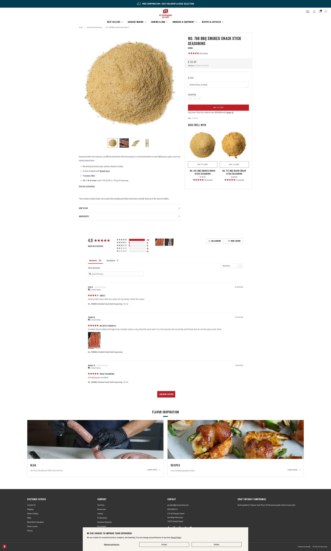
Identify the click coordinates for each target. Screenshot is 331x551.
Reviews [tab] (93, 260)
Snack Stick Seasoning (94, 27)
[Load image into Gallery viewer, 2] (124, 143)
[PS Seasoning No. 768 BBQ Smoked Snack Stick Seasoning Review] (94, 340)
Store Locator (32, 526)
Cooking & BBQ (158, 22)
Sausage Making (135, 22)
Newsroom (101, 509)
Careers (100, 513)
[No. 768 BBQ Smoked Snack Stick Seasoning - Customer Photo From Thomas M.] (159, 242)
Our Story (100, 505)
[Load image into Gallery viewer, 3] (135, 143)
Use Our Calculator (87, 186)
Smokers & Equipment (183, 22)
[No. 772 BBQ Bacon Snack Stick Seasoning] (234, 145)
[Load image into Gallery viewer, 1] (112, 143)
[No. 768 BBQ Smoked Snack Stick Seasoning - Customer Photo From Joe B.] (169, 242)
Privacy (30, 531)
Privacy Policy (176, 537)
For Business (102, 518)
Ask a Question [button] (216, 241)
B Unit (191, 77)
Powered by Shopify (304, 547)
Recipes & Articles (211, 22)
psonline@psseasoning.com (178, 505)
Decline (216, 544)
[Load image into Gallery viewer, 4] (147, 143)
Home (81, 27)
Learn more (152, 470)
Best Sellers (113, 22)
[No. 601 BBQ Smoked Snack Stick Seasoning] (202, 145)
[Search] (326, 11)
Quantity (192, 94)
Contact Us (31, 505)
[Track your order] (308, 11)
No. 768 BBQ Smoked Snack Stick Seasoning (105, 304)
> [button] (166, 394)
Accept (164, 544)
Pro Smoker (101, 526)
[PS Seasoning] (165, 14)
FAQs (29, 518)
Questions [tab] (111, 260)
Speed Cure (105, 171)
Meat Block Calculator (35, 522)
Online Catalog (32, 513)
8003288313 (172, 509)
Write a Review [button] (235, 241)
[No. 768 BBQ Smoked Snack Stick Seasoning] (130, 84)
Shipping (191, 66)
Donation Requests (104, 522)
